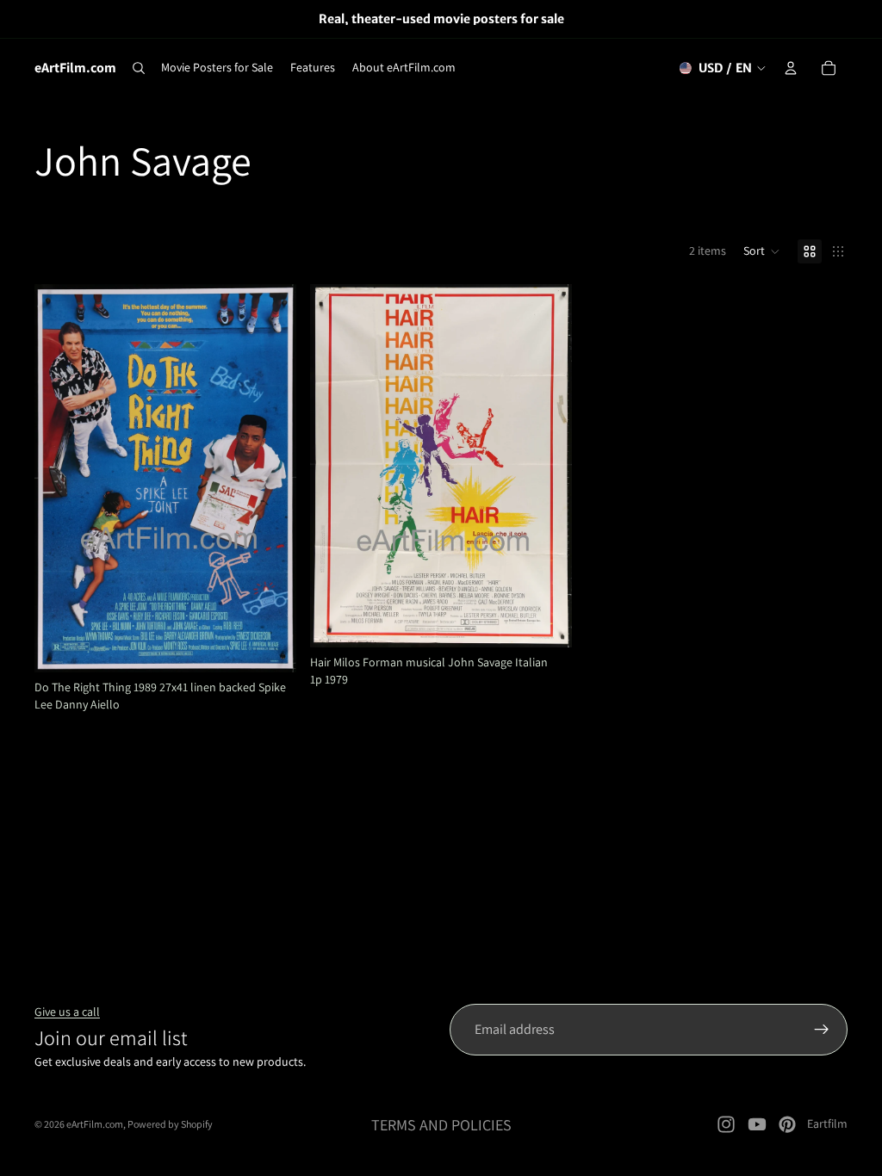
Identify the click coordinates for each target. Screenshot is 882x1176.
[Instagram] (726, 1124)
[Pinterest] (787, 1124)
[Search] (139, 68)
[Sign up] (822, 1030)
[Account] (791, 68)
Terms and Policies (441, 1125)
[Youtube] (757, 1124)
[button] (761, 251)
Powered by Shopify (170, 1123)
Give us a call (67, 1011)
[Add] (269, 645)
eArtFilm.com (94, 1123)
